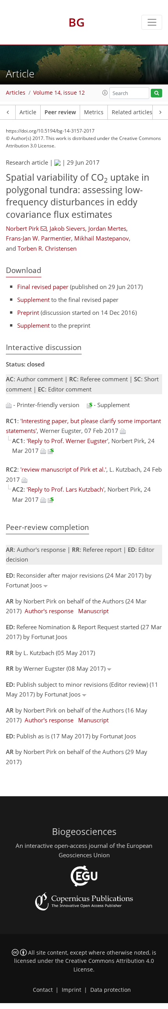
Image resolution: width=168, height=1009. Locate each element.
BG (76, 22)
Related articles (132, 112)
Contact (43, 989)
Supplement (33, 299)
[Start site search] (156, 93)
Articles (15, 92)
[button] (105, 92)
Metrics (94, 112)
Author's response (49, 611)
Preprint (28, 312)
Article (28, 112)
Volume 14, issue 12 (59, 92)
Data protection (110, 989)
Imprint (71, 989)
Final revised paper (42, 287)
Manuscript (93, 611)
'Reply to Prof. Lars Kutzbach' (65, 489)
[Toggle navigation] (151, 22)
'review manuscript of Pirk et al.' (63, 469)
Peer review (60, 112)
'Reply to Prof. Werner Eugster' (67, 441)
